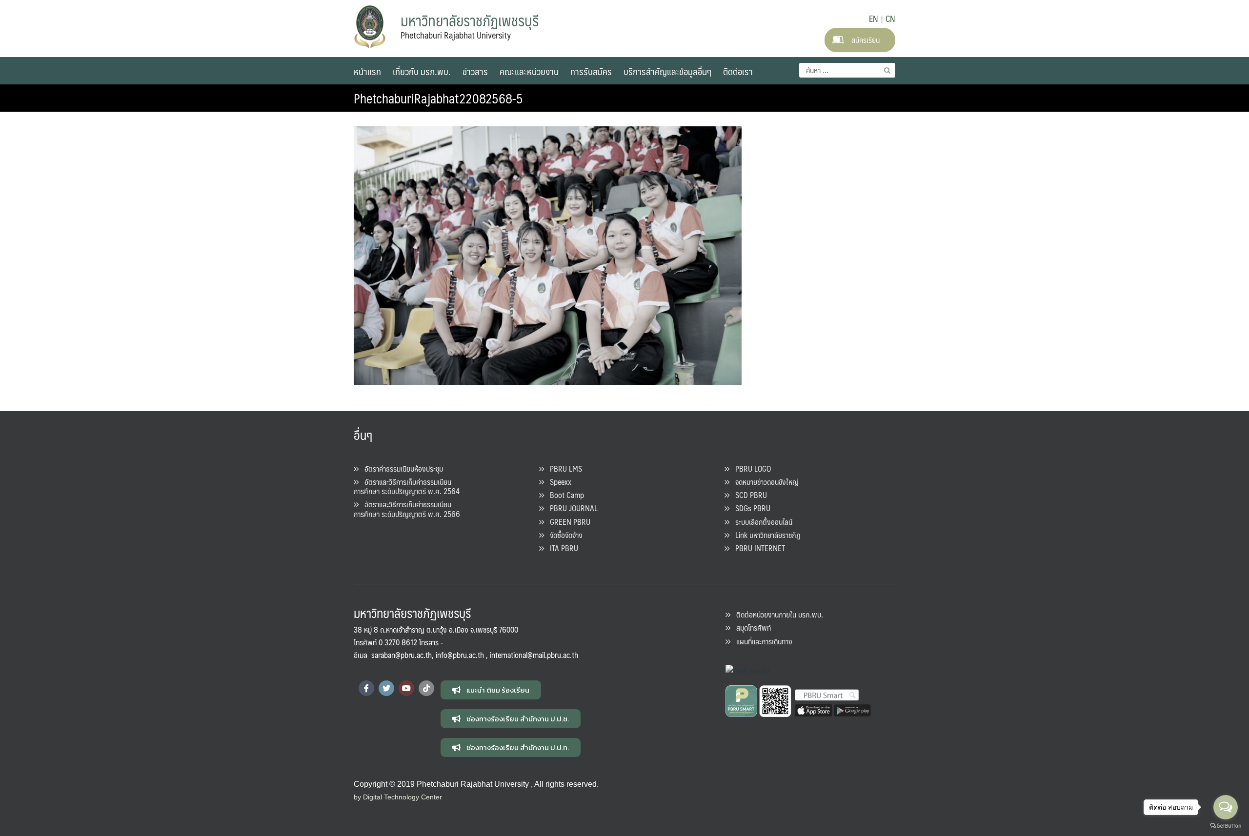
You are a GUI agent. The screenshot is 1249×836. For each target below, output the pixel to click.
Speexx (557, 481)
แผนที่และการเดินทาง (761, 641)
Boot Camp (564, 494)
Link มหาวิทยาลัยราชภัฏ (765, 534)
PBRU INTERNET (757, 548)
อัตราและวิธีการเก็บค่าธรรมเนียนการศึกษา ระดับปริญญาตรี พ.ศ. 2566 (407, 509)
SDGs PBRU (749, 508)
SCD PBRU (748, 494)
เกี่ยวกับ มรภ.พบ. (422, 71)
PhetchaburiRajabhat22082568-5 (438, 98)
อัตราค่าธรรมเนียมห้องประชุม (401, 468)
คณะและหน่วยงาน (529, 71)
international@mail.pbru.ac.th (534, 654)
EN (873, 18)
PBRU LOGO (750, 468)
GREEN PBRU (567, 521)
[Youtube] (406, 688)
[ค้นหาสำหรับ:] (847, 70)
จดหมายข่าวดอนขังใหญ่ (764, 481)
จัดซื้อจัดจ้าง (563, 534)
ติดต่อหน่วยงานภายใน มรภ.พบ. (776, 614)
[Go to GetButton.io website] (1225, 826)
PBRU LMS (563, 468)
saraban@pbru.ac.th (401, 654)
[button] (491, 689)
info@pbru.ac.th (460, 654)
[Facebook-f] (366, 688)
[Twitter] (386, 688)
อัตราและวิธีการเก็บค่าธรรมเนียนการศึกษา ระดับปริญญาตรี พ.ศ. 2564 (407, 486)
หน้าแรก (367, 71)
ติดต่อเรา (738, 71)
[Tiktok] (426, 688)
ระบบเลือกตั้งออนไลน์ (760, 521)
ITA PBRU (561, 548)
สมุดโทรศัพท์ (750, 627)
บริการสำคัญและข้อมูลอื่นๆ (667, 71)
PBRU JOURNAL (571, 508)
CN (890, 18)
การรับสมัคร (591, 71)
